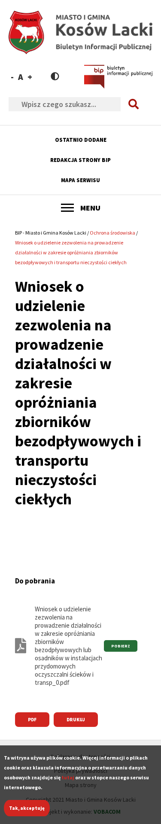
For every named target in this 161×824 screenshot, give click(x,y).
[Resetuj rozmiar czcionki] (20, 76)
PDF (32, 720)
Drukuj (76, 720)
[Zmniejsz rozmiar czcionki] (12, 76)
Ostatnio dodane (80, 139)
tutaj (67, 777)
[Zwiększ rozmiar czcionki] (29, 76)
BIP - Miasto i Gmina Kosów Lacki (50, 232)
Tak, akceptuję (27, 808)
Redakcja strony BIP (80, 160)
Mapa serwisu (80, 180)
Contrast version (55, 76)
